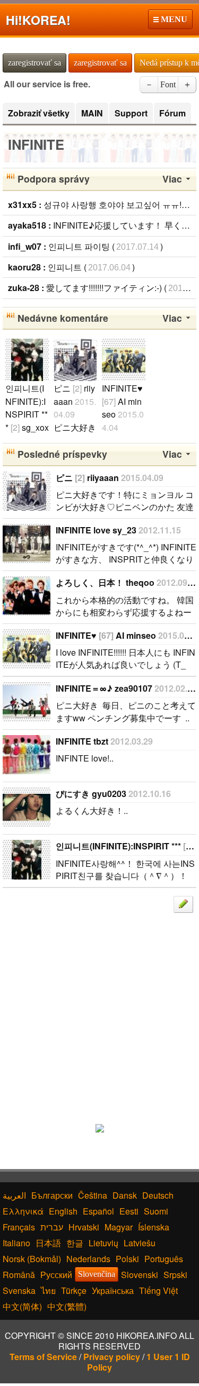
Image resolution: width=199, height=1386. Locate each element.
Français (19, 1227)
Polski (127, 1259)
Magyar (119, 1227)
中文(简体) (22, 1306)
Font (168, 84)
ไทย (48, 1290)
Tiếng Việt (158, 1290)
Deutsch (158, 1195)
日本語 (48, 1243)
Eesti (129, 1211)
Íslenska (153, 1227)
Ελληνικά (23, 1211)
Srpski (175, 1275)
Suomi (156, 1211)
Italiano (16, 1243)
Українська (113, 1290)
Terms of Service (43, 1357)
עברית (51, 1227)
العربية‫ (14, 1195)
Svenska (19, 1290)
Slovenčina (96, 1274)
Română (19, 1275)
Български (52, 1195)
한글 (74, 1243)
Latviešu (139, 1243)
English (63, 1211)
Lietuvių (103, 1243)
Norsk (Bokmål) (32, 1259)
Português (163, 1259)
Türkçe (73, 1290)
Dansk (125, 1195)
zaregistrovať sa (34, 62)
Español (98, 1211)
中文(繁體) (66, 1306)
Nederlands (88, 1259)
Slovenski (139, 1275)
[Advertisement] (99, 1012)
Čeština (92, 1195)
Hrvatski (83, 1227)
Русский (56, 1275)
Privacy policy (111, 1357)
